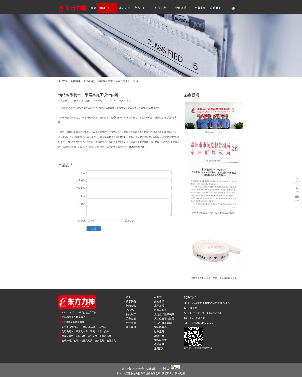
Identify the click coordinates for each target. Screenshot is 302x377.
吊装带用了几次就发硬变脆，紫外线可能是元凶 (214, 278)
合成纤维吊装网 (70, 340)
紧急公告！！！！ (214, 132)
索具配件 (159, 348)
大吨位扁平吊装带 (164, 318)
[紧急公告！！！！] (214, 116)
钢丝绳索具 (86, 340)
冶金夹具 (159, 335)
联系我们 (131, 327)
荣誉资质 (131, 318)
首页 (128, 297)
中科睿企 (164, 368)
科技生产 (131, 314)
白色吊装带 (160, 310)
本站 (128, 100)
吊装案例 (131, 323)
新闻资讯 (131, 305)
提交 (93, 228)
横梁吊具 (111, 340)
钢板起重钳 (160, 340)
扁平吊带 (92, 336)
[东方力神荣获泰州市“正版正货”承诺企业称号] (214, 174)
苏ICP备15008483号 (133, 368)
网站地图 (179, 373)
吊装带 (71, 108)
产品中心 (131, 310)
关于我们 (131, 301)
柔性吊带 (80, 336)
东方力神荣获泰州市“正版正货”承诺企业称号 (214, 213)
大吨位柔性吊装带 (164, 314)
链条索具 (99, 340)
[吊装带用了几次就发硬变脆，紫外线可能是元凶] (214, 246)
